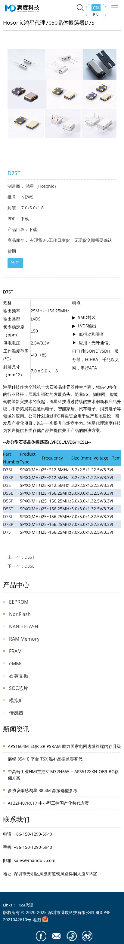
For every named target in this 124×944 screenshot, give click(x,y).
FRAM (15, 651)
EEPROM (18, 602)
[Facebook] (41, 936)
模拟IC (16, 700)
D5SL (8, 493)
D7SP (8, 524)
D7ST (8, 532)
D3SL (8, 469)
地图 (37, 919)
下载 (24, 218)
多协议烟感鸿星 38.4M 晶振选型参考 (42, 790)
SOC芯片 (18, 688)
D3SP (8, 477)
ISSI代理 (26, 905)
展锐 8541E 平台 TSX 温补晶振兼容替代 (45, 759)
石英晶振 (18, 675)
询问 (15, 263)
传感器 (16, 712)
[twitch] (56, 936)
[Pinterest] (72, 936)
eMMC (16, 663)
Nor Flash (20, 614)
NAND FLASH (23, 626)
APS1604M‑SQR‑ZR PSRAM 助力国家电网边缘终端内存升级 (64, 746)
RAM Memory (24, 639)
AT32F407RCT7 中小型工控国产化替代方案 (48, 803)
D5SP (8, 501)
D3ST (8, 485)
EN (96, 14)
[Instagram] (87, 936)
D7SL (8, 516)
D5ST (8, 508)
